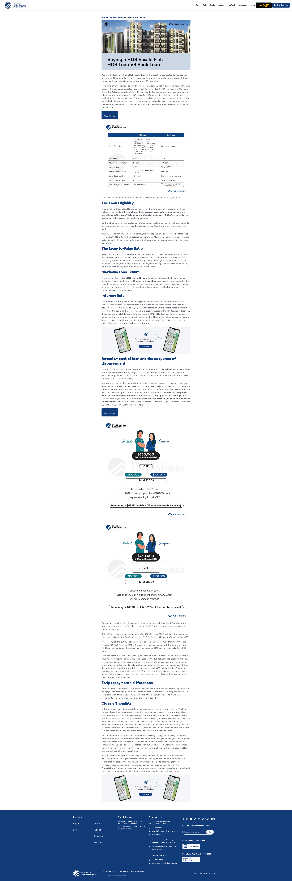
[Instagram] (187, 819)
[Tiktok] (195, 819)
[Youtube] (191, 819)
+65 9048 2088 (157, 850)
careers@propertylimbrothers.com (164, 863)
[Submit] (210, 832)
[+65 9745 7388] (149, 834)
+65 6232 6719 (157, 828)
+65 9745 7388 (157, 834)
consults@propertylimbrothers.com (165, 831)
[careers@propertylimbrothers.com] (149, 863)
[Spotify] (203, 819)
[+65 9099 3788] (149, 860)
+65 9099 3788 (157, 860)
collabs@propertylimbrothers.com (164, 846)
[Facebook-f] (183, 819)
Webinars (99, 842)
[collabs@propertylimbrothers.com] (149, 846)
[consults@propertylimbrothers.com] (149, 831)
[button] (199, 5)
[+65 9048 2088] (149, 850)
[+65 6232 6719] (149, 828)
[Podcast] (199, 819)
